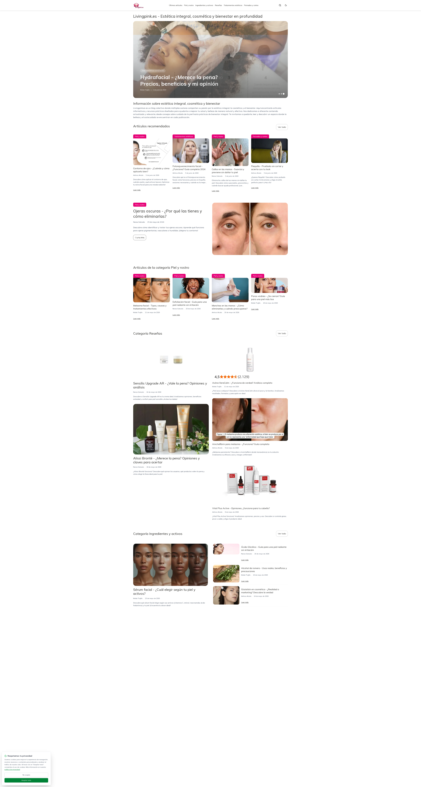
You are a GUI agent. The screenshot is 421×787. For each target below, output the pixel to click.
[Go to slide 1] (279, 93)
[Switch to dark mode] (286, 5)
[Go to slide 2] (281, 93)
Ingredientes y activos (204, 5)
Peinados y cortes (251, 5)
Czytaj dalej (139, 237)
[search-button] (280, 5)
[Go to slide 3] (284, 94)
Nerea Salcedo (217, 176)
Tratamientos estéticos (233, 5)
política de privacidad (12, 770)
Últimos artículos (175, 5)
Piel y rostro (189, 5)
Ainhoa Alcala (138, 175)
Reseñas (218, 5)
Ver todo (282, 127)
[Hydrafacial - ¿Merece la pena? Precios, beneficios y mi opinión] (210, 59)
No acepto (26, 775)
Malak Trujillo (145, 90)
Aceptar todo (26, 780)
